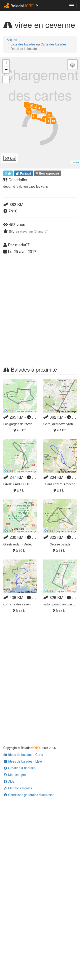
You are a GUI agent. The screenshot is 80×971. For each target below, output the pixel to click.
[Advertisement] (40, 306)
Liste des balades (23, 44)
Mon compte (16, 774)
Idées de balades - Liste (24, 761)
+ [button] (6, 63)
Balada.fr (23, 5)
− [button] (6, 69)
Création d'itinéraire (21, 768)
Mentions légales (19, 788)
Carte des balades (53, 44)
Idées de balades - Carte (25, 754)
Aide (10, 781)
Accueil (12, 39)
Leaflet (75, 162)
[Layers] (72, 65)
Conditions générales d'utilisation (30, 794)
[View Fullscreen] (6, 79)
